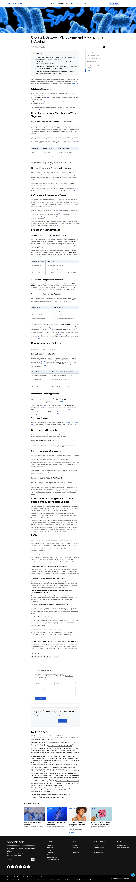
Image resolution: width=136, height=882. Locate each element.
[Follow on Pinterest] (20, 866)
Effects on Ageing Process (93, 55)
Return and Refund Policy (53, 859)
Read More (27, 831)
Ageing (56, 656)
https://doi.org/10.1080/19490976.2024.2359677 (48, 785)
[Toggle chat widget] (133, 875)
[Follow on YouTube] (24, 866)
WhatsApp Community (99, 850)
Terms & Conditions (52, 857)
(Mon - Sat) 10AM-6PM (123, 850)
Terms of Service (39, 677)
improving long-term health (45, 109)
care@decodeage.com (123, 847)
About (78, 3)
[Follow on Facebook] (8, 866)
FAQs (88, 70)
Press (73, 855)
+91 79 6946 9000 (122, 845)
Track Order (50, 847)
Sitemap (49, 862)
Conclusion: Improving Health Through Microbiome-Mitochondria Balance (95, 65)
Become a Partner (98, 852)
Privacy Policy (69, 676)
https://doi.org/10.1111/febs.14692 (40, 791)
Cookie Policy (50, 852)
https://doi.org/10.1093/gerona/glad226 (67, 781)
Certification (75, 847)
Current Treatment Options (93, 58)
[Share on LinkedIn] (47, 656)
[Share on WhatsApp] (50, 656)
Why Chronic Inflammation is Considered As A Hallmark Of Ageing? (77, 824)
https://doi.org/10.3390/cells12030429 (42, 739)
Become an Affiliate (99, 847)
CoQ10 (49, 97)
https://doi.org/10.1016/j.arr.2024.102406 (60, 746)
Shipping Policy (51, 855)
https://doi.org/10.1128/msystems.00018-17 (66, 771)
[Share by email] (44, 656)
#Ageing (54, 46)
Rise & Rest (61, 3)
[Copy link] (32, 656)
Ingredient (74, 845)
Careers (96, 845)
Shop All (52, 3)
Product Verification (77, 850)
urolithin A (73, 57)
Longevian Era (75, 852)
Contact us (50, 845)
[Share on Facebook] (35, 656)
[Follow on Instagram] (16, 866)
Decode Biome (70, 3)
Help (85, 3)
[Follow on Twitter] (12, 866)
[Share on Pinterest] (41, 656)
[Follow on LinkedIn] (28, 866)
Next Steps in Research (92, 61)
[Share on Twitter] (38, 656)
